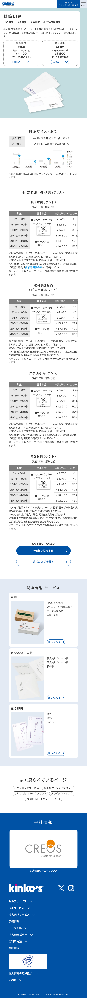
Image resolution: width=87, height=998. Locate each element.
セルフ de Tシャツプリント (30, 793)
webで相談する (43, 550)
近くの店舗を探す (43, 561)
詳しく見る (54, 642)
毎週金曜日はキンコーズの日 (43, 799)
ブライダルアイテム (62, 793)
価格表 (17, 62)
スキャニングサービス (26, 788)
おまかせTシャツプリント (58, 788)
